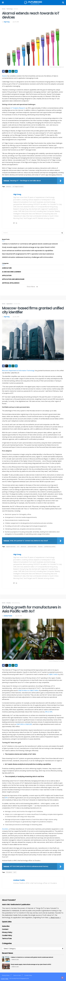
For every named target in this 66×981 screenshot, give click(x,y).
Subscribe (5, 926)
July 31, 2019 (15, 22)
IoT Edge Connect (18, 186)
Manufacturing (16, 603)
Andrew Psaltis (8, 616)
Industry (9, 603)
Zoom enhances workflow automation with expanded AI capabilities (27, 251)
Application (6, 275)
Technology (10, 9)
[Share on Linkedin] (9, 71)
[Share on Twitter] (6, 71)
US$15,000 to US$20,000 (24, 724)
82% (6, 798)
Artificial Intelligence (10, 283)
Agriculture (7, 268)
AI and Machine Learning (11, 272)
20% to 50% (48, 712)
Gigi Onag (6, 22)
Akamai (4, 76)
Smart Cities (17, 303)
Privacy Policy (7, 932)
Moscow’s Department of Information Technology (18, 370)
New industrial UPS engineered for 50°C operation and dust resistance (28, 254)
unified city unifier (49, 546)
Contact (5, 929)
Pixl (28, 978)
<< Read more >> (55, 918)
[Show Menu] (3, 2)
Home (3, 9)
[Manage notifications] (62, 977)
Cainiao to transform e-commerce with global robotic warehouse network (30, 244)
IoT (18, 546)
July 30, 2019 (15, 317)
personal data (32, 546)
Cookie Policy (7, 935)
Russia (40, 546)
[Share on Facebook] (3, 71)
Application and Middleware (13, 279)
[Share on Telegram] (16, 71)
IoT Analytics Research (17, 108)
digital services (10, 546)
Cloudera (9, 872)
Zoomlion (5, 829)
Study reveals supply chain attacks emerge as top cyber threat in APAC (28, 247)
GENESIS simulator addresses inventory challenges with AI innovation (27, 257)
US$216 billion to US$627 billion (28, 690)
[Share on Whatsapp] (13, 71)
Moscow (23, 546)
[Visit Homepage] (33, 2)
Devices (16, 9)
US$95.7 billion (53, 674)
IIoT (15, 872)
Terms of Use (7, 938)
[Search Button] (63, 2)
